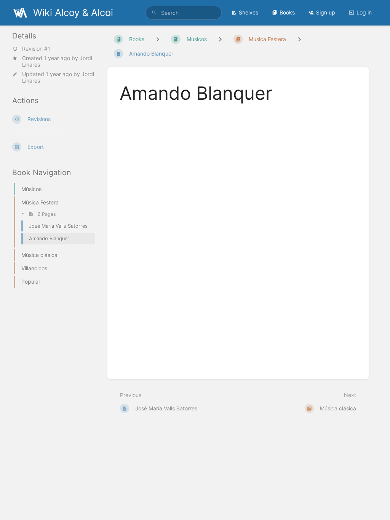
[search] (183, 13)
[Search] (154, 13)
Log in (364, 12)
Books (287, 12)
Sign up (325, 12)
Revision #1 (36, 49)
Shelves (248, 12)
